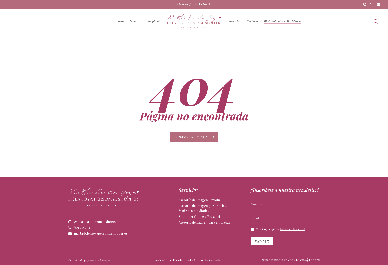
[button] (380, 2)
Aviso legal (159, 260)
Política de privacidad (182, 260)
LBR (317, 260)
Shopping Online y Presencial (200, 216)
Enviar (262, 241)
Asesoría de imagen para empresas (204, 222)
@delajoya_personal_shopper (95, 221)
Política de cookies (211, 260)
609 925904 (81, 227)
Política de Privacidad (292, 229)
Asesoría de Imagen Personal (200, 200)
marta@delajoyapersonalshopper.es (100, 233)
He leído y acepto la (280, 229)
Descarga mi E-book (194, 4)
